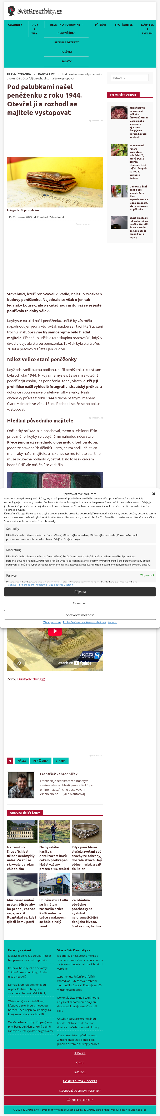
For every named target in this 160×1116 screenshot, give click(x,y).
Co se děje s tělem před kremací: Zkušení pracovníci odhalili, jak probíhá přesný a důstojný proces (78, 1039)
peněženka (40, 761)
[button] (154, 494)
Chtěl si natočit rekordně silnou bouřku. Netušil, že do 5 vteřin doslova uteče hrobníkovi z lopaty (139, 227)
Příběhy (100, 24)
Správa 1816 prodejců (21, 584)
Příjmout (80, 591)
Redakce (80, 1053)
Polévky (66, 52)
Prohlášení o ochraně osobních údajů (84, 622)
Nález (22, 761)
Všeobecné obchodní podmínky (80, 1090)
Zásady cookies (52, 622)
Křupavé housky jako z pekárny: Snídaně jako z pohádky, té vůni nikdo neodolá (28, 972)
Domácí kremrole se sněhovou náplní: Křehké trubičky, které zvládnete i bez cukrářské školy (27, 989)
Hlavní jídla (66, 33)
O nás (80, 1062)
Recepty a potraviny (65, 24)
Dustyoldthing (29, 679)
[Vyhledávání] (129, 77)
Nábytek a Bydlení (147, 29)
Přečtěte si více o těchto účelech (54, 584)
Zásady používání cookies (80, 1081)
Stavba (60, 761)
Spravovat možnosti (80, 615)
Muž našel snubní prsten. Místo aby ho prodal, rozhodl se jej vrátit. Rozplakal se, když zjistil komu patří (21, 911)
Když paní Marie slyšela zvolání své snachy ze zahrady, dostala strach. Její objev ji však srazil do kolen (87, 858)
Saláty (66, 61)
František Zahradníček (59, 774)
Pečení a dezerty (66, 42)
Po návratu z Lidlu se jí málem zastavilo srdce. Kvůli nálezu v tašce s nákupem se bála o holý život (53, 913)
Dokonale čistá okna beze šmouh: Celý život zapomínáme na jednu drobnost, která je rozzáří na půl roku (139, 198)
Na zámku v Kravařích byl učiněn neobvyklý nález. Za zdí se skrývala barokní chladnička (21, 858)
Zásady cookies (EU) (80, 1100)
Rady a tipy (34, 29)
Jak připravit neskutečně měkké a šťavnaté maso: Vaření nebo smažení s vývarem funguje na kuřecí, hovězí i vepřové (139, 122)
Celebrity (15, 24)
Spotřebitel (123, 24)
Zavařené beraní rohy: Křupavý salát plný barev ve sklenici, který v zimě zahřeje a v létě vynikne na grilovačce (31, 1026)
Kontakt (112, 622)
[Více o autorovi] (73, 794)
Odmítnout (80, 603)
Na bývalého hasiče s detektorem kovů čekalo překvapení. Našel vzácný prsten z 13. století (54, 858)
